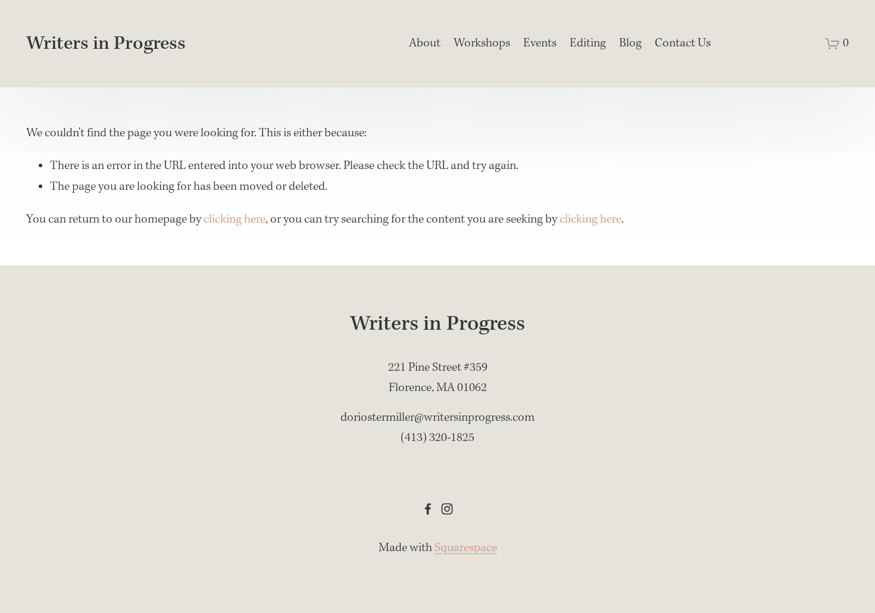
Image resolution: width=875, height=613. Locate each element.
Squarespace (466, 548)
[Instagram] (447, 509)
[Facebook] (428, 509)
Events (540, 43)
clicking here (234, 219)
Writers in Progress (106, 43)
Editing (588, 43)
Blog (630, 43)
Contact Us (683, 43)
